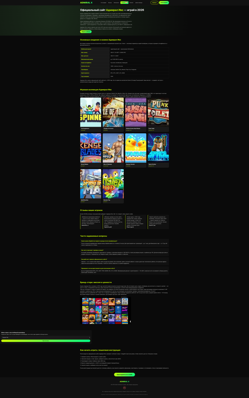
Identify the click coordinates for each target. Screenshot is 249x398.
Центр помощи (138, 2)
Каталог (131, 2)
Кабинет (154, 2)
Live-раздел (103, 2)
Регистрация (164, 2)
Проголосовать (46, 340)
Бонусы (110, 2)
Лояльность (116, 2)
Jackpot (124, 2)
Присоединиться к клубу (124, 374)
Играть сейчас (86, 31)
